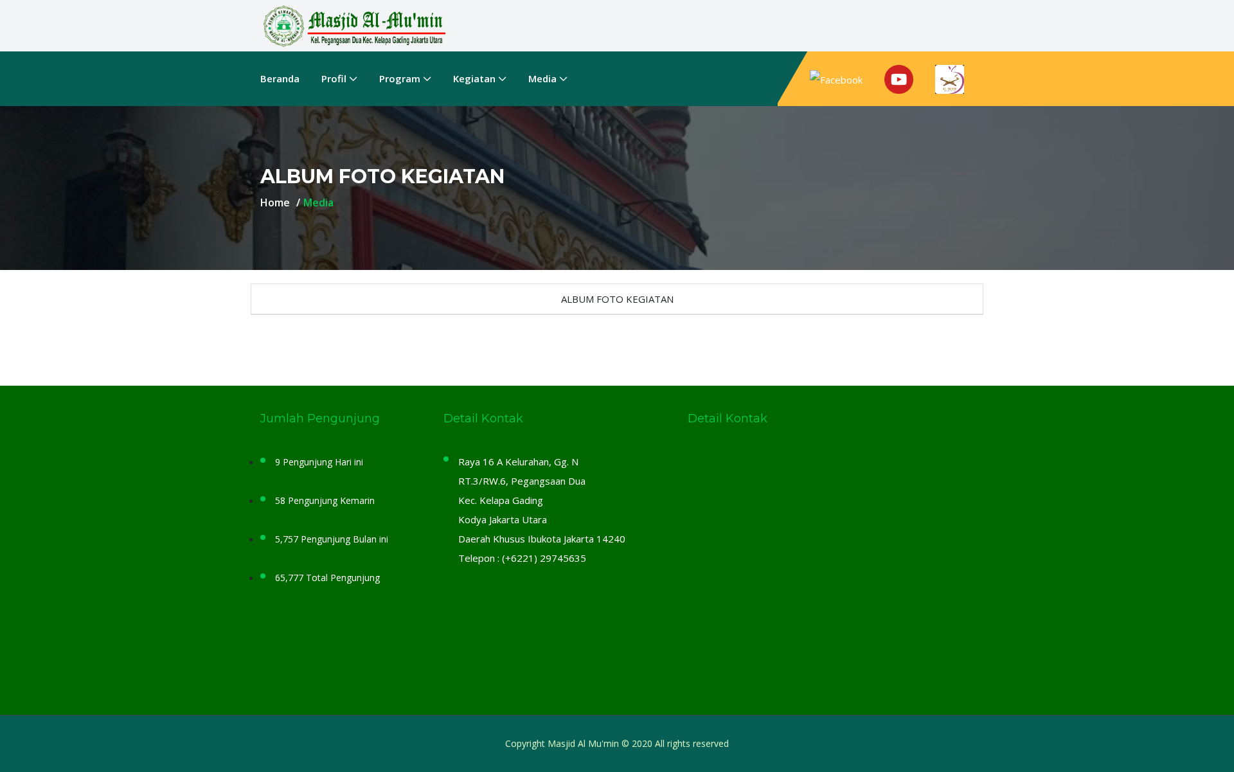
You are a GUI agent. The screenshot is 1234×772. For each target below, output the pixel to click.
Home (275, 202)
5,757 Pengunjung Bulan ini (331, 539)
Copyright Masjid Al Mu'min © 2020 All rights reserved (617, 743)
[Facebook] (841, 78)
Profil (333, 78)
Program (399, 78)
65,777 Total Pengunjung (327, 577)
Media (542, 78)
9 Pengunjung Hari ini (319, 462)
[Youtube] (899, 78)
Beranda (280, 78)
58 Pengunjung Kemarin (325, 500)
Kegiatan (474, 78)
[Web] (950, 78)
